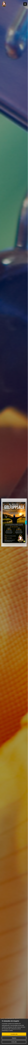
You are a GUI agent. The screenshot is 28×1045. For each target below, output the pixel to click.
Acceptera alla (14, 1034)
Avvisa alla (14, 1041)
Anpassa (14, 1038)
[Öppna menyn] (25, 4)
